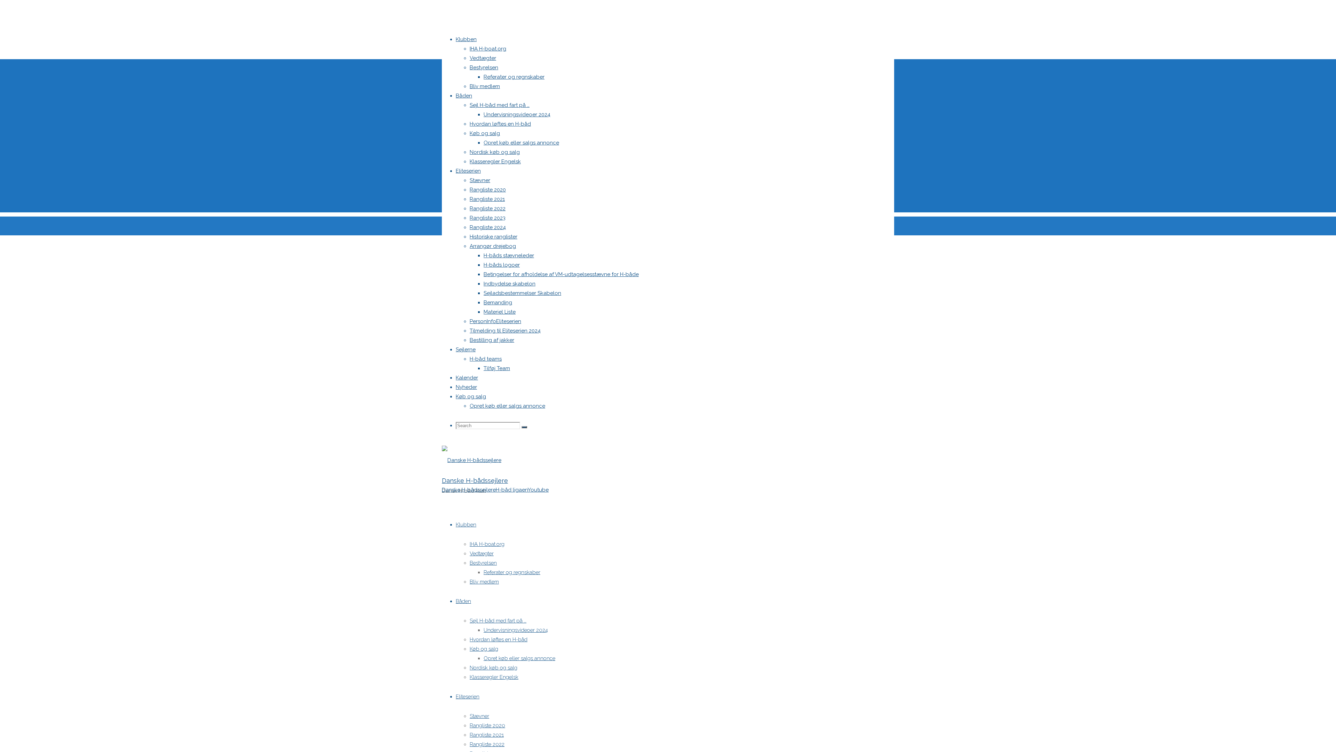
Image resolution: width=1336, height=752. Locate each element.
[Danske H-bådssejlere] (471, 460)
